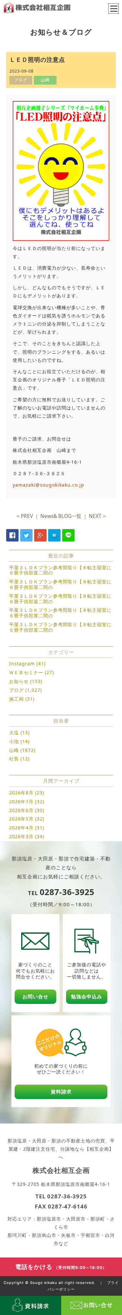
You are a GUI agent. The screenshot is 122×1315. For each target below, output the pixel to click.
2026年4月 (21, 827)
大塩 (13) (19, 732)
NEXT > (97, 516)
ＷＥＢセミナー (26, 672)
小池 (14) (19, 741)
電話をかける (61, 1266)
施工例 (16, 699)
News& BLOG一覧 (60, 516)
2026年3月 (21, 836)
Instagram (22, 663)
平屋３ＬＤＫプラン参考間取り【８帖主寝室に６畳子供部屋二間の (60, 570)
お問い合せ (35, 996)
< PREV (25, 516)
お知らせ (19, 681)
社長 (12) (19, 759)
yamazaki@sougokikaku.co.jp (48, 485)
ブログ (16, 690)
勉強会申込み (86, 996)
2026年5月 (21, 819)
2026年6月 (21, 810)
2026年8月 (21, 793)
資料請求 (61, 1091)
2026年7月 (21, 801)
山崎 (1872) (22, 750)
